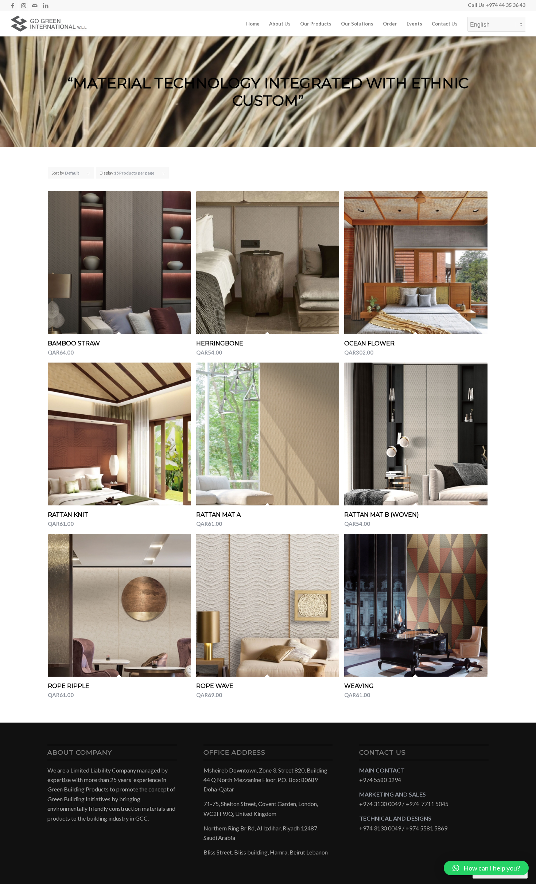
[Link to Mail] (34, 5)
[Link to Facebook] (12, 5)
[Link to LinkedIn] (45, 5)
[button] (486, 868)
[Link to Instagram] (23, 5)
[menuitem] (252, 23)
